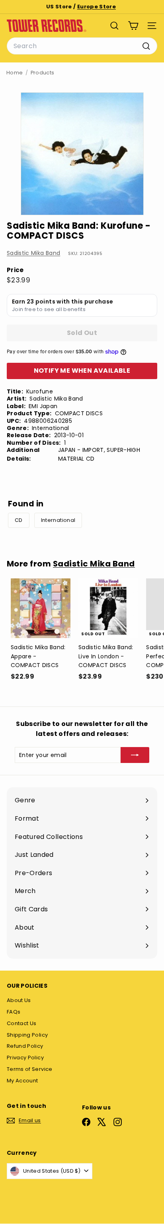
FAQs (13, 1012)
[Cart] (133, 25)
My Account (22, 1080)
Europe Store (96, 6)
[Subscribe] (135, 755)
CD (19, 520)
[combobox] (82, 46)
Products (43, 72)
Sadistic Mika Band (33, 253)
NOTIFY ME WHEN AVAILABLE (82, 370)
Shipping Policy (27, 1035)
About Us (19, 1000)
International (58, 520)
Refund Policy (25, 1046)
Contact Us (22, 1023)
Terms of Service (30, 1069)
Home (14, 72)
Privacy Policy (25, 1057)
